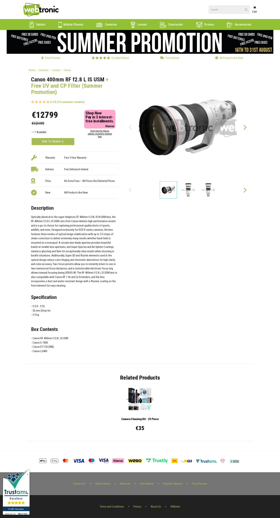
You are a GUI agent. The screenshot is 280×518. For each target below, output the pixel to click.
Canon (67, 70)
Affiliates (175, 506)
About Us (156, 506)
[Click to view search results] (246, 10)
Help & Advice (102, 483)
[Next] (245, 127)
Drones (209, 24)
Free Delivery (147, 483)
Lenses (142, 24)
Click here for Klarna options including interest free (100, 134)
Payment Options (172, 483)
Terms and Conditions (112, 506)
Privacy (137, 506)
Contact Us (79, 483)
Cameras (110, 24)
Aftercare (125, 483)
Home (32, 70)
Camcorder (175, 24)
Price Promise (199, 483)
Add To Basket (52, 141)
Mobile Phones (73, 24)
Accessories (242, 24)
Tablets (40, 24)
